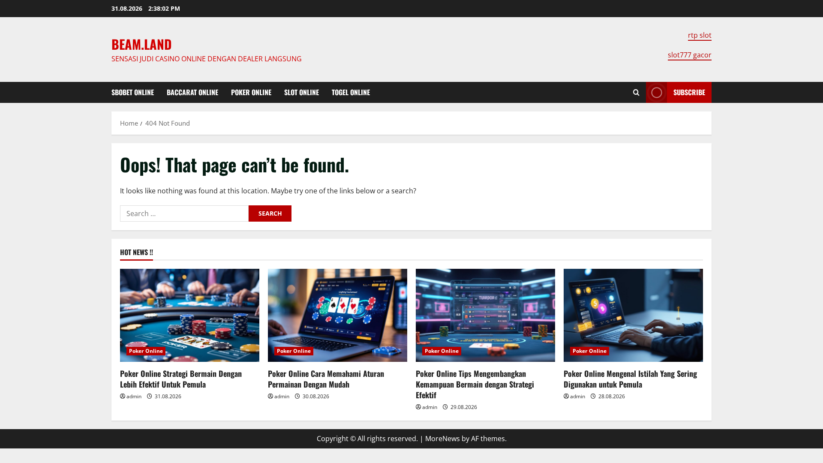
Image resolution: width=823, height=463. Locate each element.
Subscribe (689, 92)
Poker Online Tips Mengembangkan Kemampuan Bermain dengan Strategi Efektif (475, 384)
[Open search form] (636, 92)
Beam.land (141, 44)
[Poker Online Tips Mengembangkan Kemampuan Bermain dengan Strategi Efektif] (485, 315)
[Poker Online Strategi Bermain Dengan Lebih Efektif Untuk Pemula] (189, 315)
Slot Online (301, 92)
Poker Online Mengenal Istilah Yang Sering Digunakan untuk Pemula (630, 379)
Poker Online (251, 92)
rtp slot (700, 35)
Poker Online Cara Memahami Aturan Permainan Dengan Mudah (326, 379)
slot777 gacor (690, 55)
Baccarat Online (192, 92)
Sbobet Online (132, 92)
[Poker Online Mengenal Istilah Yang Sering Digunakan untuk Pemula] (633, 315)
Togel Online (351, 92)
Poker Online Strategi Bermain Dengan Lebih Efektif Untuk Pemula (181, 379)
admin (133, 396)
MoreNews (442, 438)
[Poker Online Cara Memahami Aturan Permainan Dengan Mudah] (337, 315)
